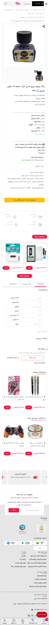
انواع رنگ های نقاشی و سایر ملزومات (31, 17)
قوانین (23, 556)
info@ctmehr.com (40, 609)
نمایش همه (24, 275)
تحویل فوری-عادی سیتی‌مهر (38, 586)
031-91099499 (42, 599)
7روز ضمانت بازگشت (40, 579)
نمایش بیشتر (39, 134)
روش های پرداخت (20, 563)
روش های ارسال (42, 576)
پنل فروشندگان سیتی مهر (39, 556)
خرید (29, 268)
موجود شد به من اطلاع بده (24, 200)
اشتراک (14, 510)
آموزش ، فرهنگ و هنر (22, 10)
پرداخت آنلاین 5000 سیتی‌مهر (37, 566)
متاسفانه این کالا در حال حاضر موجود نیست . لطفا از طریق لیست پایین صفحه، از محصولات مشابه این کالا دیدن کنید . (29, 100)
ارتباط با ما (23, 559)
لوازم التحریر (7, 10)
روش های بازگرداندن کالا (18, 566)
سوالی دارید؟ (42, 614)
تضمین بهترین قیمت (40, 583)
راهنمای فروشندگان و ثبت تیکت (37, 563)
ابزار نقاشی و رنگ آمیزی (35, 13)
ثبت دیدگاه (32, 358)
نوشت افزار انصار (36, 157)
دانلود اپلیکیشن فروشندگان (38, 559)
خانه (44, 10)
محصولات (36, 10)
